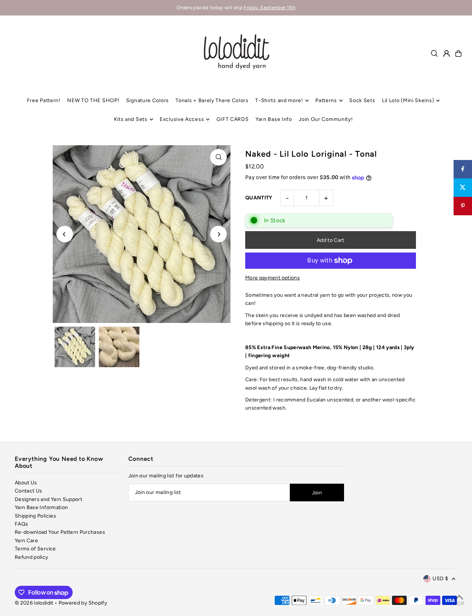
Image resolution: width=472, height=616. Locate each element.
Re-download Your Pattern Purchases (60, 532)
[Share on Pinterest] (463, 206)
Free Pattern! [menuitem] (43, 100)
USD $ (440, 578)
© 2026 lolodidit (34, 603)
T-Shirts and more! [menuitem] (279, 100)
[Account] (446, 53)
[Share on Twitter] (463, 187)
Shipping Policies (35, 516)
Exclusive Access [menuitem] (182, 119)
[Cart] (458, 53)
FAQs (21, 524)
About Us (26, 483)
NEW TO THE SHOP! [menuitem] (93, 100)
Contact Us (28, 491)
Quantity (259, 198)
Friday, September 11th (269, 7)
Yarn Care (26, 540)
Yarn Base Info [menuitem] (274, 119)
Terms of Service (35, 549)
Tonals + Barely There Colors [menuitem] (212, 100)
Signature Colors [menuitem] (147, 100)
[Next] (218, 234)
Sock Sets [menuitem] (362, 100)
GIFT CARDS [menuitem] (232, 119)
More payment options (272, 278)
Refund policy (31, 557)
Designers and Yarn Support (48, 499)
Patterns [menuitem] (326, 100)
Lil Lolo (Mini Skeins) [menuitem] (408, 100)
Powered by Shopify (83, 603)
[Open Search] (434, 53)
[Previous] (64, 234)
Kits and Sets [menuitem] (131, 119)
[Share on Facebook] (463, 169)
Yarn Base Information (41, 507)
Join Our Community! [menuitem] (326, 119)
